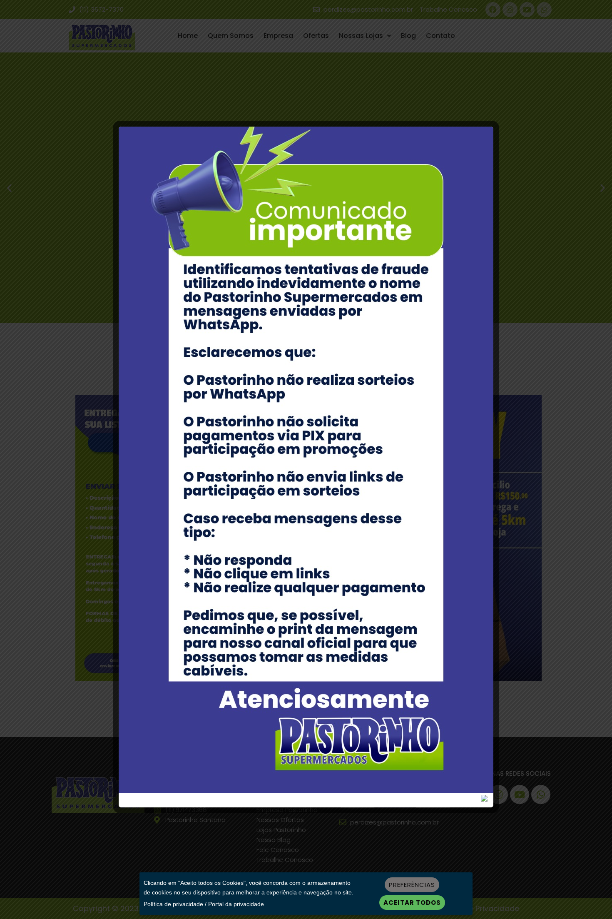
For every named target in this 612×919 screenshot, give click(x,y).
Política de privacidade (173, 904)
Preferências (412, 884)
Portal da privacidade (236, 904)
